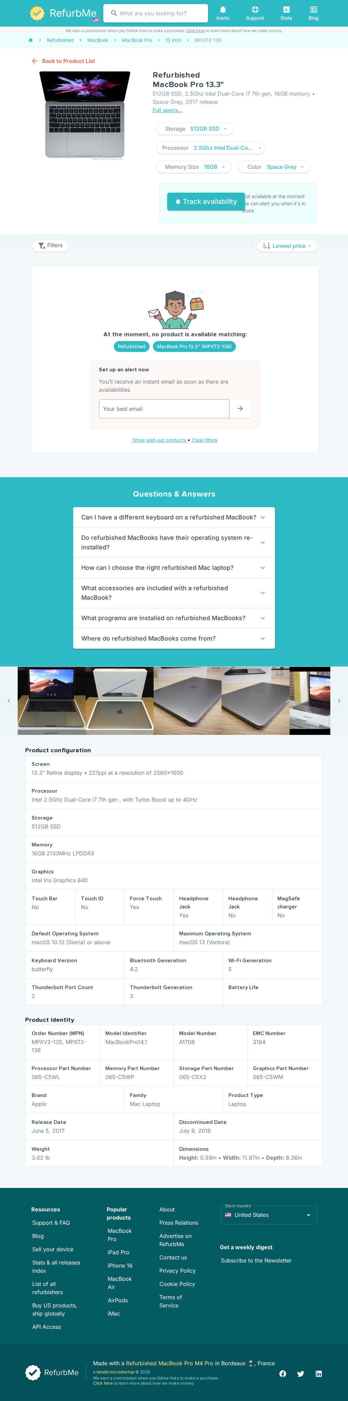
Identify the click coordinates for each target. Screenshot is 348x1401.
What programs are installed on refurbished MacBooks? (163, 618)
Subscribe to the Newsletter (256, 1260)
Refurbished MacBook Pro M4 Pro (170, 1363)
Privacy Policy (177, 1270)
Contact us (173, 1257)
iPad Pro (118, 1252)
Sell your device (52, 1249)
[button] (194, 129)
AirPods (118, 1300)
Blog (38, 1236)
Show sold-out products (160, 440)
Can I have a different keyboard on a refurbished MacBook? (169, 517)
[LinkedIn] (319, 1373)
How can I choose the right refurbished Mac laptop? (157, 567)
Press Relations (178, 1222)
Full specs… (167, 110)
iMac (114, 1313)
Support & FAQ (51, 1222)
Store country (238, 1205)
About (167, 1209)
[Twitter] (301, 1373)
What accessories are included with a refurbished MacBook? (154, 592)
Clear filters (204, 440)
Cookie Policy (177, 1284)
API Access (46, 1326)
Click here (195, 30)
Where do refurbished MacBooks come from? (148, 638)
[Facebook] (283, 1373)
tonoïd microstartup (115, 1371)
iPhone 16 (120, 1265)
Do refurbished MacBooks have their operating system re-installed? (167, 542)
